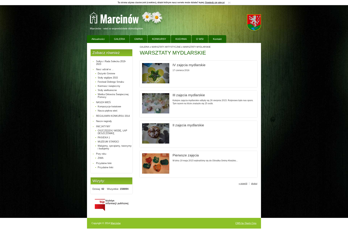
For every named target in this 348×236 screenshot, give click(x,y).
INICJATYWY (103, 126)
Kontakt (217, 39)
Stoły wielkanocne (107, 90)
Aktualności (98, 39)
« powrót (243, 183)
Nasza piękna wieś (107, 110)
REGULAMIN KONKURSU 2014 (113, 116)
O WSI (200, 39)
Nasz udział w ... (105, 69)
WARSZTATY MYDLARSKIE (197, 47)
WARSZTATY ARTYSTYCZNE (166, 47)
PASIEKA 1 (104, 137)
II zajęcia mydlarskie (188, 125)
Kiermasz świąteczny (109, 86)
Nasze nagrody (104, 121)
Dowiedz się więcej (215, 2)
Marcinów (116, 223)
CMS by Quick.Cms (245, 223)
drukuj (254, 183)
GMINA (138, 39)
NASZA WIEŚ (103, 102)
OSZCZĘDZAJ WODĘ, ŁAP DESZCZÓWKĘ (112, 132)
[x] (229, 2)
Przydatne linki (104, 163)
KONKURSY (159, 39)
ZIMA (100, 158)
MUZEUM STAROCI (108, 141)
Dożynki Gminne (106, 73)
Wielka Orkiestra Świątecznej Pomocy (113, 95)
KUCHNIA (181, 39)
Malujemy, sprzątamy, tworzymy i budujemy (115, 147)
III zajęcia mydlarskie (189, 95)
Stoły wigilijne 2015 (108, 77)
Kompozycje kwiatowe (109, 106)
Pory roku (101, 153)
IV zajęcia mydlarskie (189, 65)
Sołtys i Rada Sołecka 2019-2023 (111, 62)
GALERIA (119, 39)
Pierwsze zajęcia (186, 155)
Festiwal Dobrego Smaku (111, 81)
